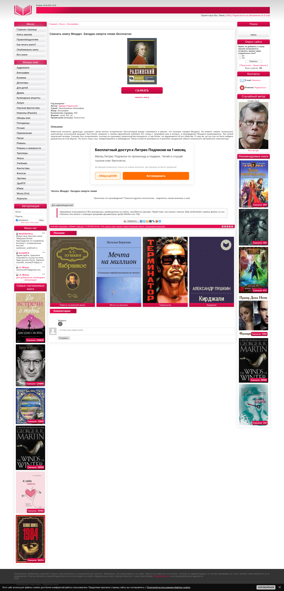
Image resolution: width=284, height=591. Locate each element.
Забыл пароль (25, 222)
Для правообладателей (62, 205)
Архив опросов (259, 65)
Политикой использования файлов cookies (168, 587)
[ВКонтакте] (141, 221)
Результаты (246, 65)
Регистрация (35, 222)
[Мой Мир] (150, 221)
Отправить (64, 338)
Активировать (156, 175)
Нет (243, 58)
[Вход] (60, 324)
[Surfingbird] (159, 221)
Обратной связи (161, 576)
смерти (107, 226)
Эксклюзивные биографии (155, 226)
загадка (119, 226)
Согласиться (266, 587)
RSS (229, 15)
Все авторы (253, 150)
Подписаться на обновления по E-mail (251, 15)
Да (243, 55)
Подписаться (260, 87)
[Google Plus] (156, 221)
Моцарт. (142, 226)
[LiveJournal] (153, 221)
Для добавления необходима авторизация (30, 278)
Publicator (80, 226)
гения (113, 226)
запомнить (23, 220)
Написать (256, 80)
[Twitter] (144, 221)
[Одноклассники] (147, 221)
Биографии (63, 226)
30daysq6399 (108, 174)
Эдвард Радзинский (68, 106)
